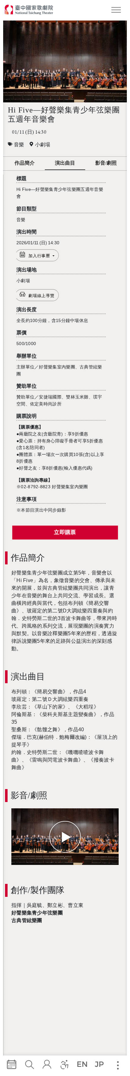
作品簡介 (25, 163)
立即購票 (65, 533)
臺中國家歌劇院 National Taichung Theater (29, 10)
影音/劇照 (106, 163)
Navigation (117, 11)
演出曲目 (65, 163)
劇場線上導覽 (41, 295)
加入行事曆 (39, 255)
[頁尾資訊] (117, 1065)
